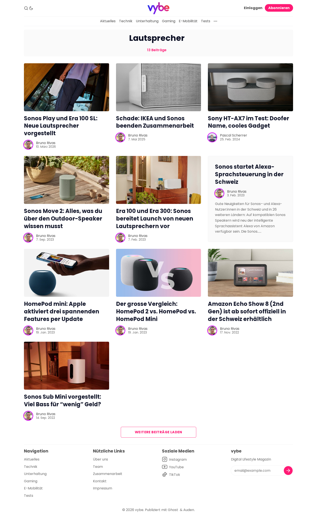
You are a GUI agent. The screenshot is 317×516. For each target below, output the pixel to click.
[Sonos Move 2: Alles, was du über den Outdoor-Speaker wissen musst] (66, 180)
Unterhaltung (147, 21)
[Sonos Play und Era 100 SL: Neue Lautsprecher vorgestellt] (66, 87)
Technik (125, 21)
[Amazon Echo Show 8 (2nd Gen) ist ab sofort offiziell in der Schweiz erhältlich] (250, 273)
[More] (215, 21)
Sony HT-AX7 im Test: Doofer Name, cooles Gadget (248, 122)
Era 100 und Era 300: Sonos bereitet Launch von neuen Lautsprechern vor (154, 218)
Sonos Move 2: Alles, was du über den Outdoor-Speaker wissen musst (63, 218)
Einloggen (253, 7)
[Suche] (26, 8)
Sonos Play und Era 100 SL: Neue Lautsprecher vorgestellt (60, 125)
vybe (139, 509)
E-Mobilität (188, 21)
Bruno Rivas (45, 142)
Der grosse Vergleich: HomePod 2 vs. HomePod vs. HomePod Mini (156, 311)
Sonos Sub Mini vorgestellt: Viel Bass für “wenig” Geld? (62, 400)
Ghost (173, 509)
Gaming (168, 21)
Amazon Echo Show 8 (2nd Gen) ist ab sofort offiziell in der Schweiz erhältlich (247, 311)
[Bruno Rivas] (28, 144)
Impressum (102, 488)
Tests (205, 21)
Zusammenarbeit (107, 473)
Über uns (100, 459)
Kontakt (100, 481)
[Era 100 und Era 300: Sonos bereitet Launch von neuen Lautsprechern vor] (158, 180)
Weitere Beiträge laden (158, 432)
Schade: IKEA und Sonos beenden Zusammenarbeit (155, 122)
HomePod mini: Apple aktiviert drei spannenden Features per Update (61, 311)
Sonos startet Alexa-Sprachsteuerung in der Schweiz (249, 174)
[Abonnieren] (288, 470)
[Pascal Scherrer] (212, 137)
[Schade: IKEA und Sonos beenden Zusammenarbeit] (158, 87)
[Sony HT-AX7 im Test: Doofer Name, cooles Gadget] (250, 87)
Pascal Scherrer (233, 135)
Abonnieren (279, 7)
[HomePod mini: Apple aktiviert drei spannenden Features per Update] (66, 273)
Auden (188, 509)
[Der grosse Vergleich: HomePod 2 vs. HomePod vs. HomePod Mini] (158, 273)
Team (98, 466)
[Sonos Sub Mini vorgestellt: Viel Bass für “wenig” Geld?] (66, 366)
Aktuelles (108, 21)
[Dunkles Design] (31, 8)
